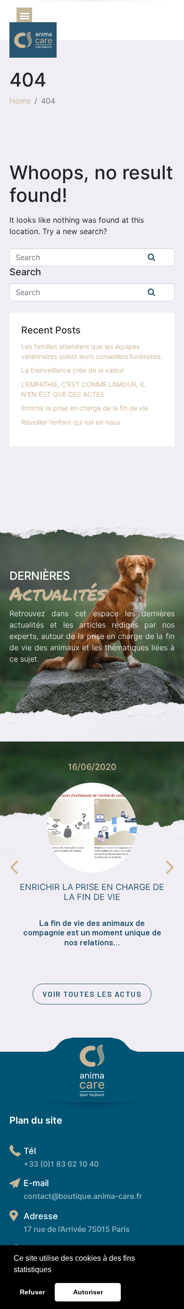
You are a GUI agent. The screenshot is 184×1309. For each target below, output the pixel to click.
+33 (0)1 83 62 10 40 (61, 1164)
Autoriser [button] (88, 1292)
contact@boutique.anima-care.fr (83, 1196)
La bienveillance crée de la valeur (72, 370)
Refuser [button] (32, 1292)
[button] (54, 1270)
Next (170, 867)
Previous (14, 867)
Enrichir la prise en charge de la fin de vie (84, 408)
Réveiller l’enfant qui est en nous (70, 422)
